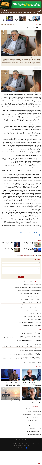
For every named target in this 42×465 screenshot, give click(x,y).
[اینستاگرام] (19, 440)
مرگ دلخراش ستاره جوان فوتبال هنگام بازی (34, 431)
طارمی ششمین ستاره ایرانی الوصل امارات (32, 319)
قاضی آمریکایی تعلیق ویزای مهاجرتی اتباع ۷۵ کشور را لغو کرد (29, 322)
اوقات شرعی (12, 443)
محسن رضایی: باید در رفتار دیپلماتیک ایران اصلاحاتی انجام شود (27, 296)
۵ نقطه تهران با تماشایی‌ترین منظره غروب (32, 236)
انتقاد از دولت (26, 255)
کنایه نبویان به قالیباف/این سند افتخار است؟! (34, 411)
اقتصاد (19, 12)
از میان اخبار (38, 240)
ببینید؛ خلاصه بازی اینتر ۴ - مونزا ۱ (33, 313)
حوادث (28, 12)
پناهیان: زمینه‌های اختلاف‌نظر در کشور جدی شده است (32, 428)
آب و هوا (7, 443)
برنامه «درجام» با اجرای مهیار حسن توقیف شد (31, 325)
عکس (11, 12)
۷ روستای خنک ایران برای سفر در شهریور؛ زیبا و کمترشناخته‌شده (28, 234)
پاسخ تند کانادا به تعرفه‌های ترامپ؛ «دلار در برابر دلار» (29, 302)
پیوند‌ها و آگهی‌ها (24, 443)
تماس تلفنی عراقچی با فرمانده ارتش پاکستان (32, 284)
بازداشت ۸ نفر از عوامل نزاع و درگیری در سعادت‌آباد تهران (29, 362)
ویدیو (8, 12)
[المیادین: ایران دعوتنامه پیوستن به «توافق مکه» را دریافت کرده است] (37, 244)
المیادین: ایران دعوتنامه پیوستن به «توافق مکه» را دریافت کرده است (28, 243)
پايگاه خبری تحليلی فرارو (19, 445)
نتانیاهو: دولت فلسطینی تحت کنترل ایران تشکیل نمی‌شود (7, 243)
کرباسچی (32, 255)
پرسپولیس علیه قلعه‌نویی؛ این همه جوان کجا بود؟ (31, 305)
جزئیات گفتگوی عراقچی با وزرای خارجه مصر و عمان (29, 249)
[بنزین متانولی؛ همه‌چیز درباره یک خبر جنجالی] (9, 18)
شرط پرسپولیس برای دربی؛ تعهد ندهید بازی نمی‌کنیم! (30, 357)
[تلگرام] (16, 440)
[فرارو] (38, 11)
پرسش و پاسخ (17, 443)
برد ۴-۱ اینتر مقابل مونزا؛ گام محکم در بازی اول (31, 316)
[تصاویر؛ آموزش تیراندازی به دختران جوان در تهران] (22, 18)
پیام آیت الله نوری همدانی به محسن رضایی (7, 249)
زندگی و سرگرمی (23, 12)
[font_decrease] (35, 68)
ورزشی (31, 12)
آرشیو (29, 443)
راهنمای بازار (5, 12)
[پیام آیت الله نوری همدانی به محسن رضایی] (17, 250)
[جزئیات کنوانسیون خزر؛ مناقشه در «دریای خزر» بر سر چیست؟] (10, 393)
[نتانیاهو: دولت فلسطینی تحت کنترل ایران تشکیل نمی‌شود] (17, 244)
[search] (7, 10)
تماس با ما (33, 443)
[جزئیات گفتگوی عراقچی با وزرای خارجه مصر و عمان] (37, 250)
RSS (3, 443)
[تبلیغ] (21, 4)
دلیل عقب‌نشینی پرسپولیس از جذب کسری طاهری (33, 425)
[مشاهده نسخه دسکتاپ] (4, 10)
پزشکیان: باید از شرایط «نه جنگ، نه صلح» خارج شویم (29, 293)
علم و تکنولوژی (15, 12)
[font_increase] (40, 68)
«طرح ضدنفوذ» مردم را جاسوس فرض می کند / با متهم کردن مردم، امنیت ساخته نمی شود (31, 401)
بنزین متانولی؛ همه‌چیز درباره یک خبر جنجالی (4, 18)
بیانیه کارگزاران (20, 255)
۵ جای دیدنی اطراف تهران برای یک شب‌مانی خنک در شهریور (29, 232)
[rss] (26, 440)
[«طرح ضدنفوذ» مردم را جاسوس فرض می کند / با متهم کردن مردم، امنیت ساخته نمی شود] (31, 393)
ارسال (21, 277)
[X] (22, 440)
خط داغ (39, 329)
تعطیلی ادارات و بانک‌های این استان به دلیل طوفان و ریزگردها (29, 290)
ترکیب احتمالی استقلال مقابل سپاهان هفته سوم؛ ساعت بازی (29, 308)
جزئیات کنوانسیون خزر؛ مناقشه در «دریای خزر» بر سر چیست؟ (12, 401)
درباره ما (37, 443)
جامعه (1, 12)
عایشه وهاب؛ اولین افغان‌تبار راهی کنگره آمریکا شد (33, 423)
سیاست (34, 12)
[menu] (2, 10)
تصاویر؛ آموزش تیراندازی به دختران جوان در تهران (16, 18)
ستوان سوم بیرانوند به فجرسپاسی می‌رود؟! (32, 353)
